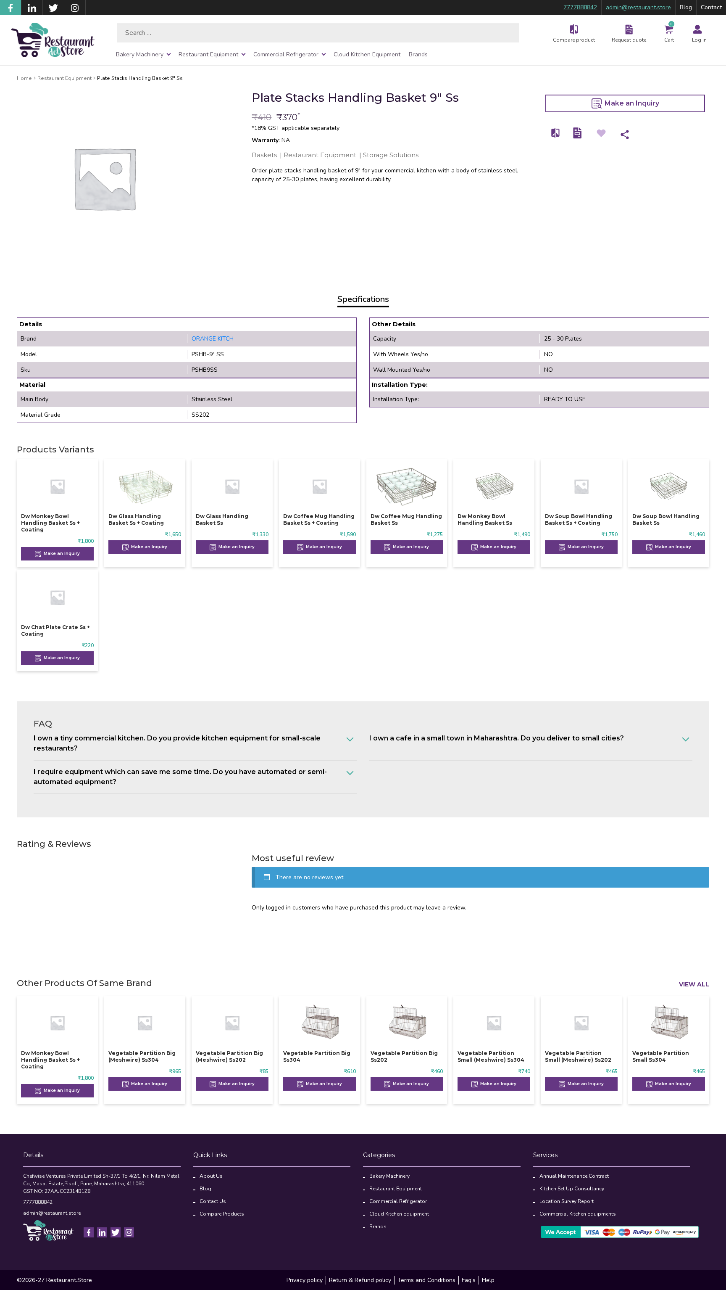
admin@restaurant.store (638, 7)
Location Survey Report (566, 1201)
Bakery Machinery (139, 54)
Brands (418, 54)
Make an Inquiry (631, 103)
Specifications (363, 299)
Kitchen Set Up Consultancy (571, 1188)
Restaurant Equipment (208, 54)
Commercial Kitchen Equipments (577, 1214)
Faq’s (469, 1280)
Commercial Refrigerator (285, 54)
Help (488, 1280)
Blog (686, 7)
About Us (211, 1176)
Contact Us (213, 1201)
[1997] (555, 133)
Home (24, 78)
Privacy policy (305, 1280)
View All (694, 984)
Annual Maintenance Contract (574, 1176)
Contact (711, 7)
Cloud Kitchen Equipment (367, 54)
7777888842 (580, 7)
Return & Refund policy (360, 1280)
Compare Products (222, 1214)
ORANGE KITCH (213, 339)
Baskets (264, 155)
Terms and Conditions (426, 1280)
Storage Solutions (390, 155)
